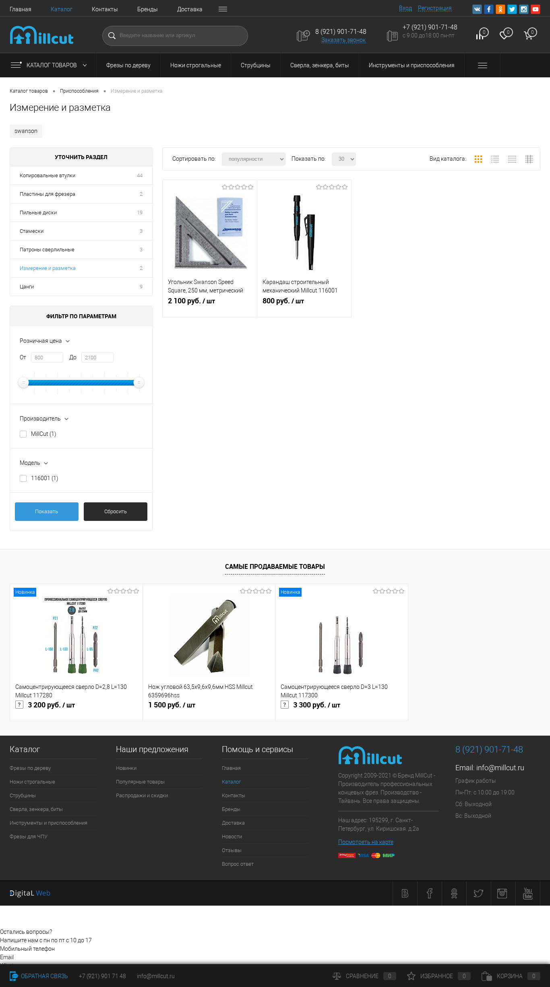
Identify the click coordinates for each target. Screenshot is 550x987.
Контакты (105, 9)
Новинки (126, 768)
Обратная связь (44, 976)
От (23, 357)
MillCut (43, 434)
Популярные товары (140, 782)
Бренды (147, 9)
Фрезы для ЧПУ (29, 837)
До (73, 357)
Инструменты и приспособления (412, 65)
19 (140, 212)
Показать (46, 511)
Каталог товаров (52, 65)
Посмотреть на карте (365, 842)
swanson (25, 131)
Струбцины (256, 65)
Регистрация (435, 8)
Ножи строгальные (195, 65)
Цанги (27, 287)
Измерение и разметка (48, 268)
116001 (44, 478)
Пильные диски (38, 212)
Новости (232, 837)
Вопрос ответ (238, 864)
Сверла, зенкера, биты (319, 65)
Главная (20, 9)
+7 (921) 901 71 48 (102, 976)
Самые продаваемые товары (275, 566)
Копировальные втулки (47, 175)
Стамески (31, 231)
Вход (405, 8)
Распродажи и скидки (142, 795)
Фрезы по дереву (128, 65)
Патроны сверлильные (47, 250)
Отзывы (232, 850)
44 (140, 175)
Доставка (190, 9)
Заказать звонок (343, 40)
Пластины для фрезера (47, 194)
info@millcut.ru (500, 767)
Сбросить (115, 511)
